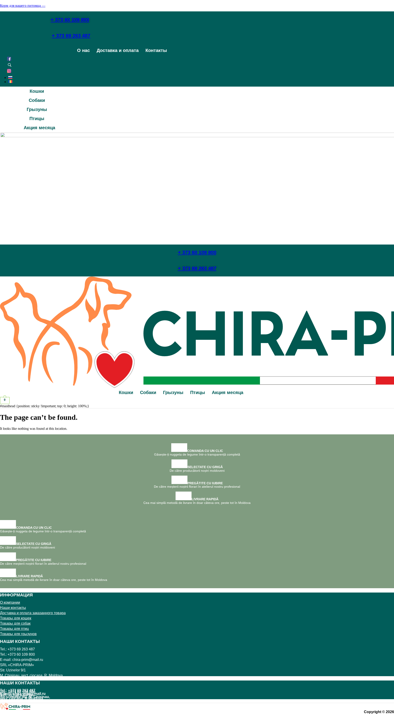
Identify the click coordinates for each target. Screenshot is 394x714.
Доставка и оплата (118, 50)
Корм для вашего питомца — (22, 6)
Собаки (37, 100)
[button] (39, 91)
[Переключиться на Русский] (10, 78)
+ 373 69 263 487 (197, 268)
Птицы (36, 118)
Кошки (37, 91)
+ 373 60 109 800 (197, 252)
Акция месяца (39, 127)
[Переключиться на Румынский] (10, 82)
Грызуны (37, 109)
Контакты (156, 50)
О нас (83, 50)
